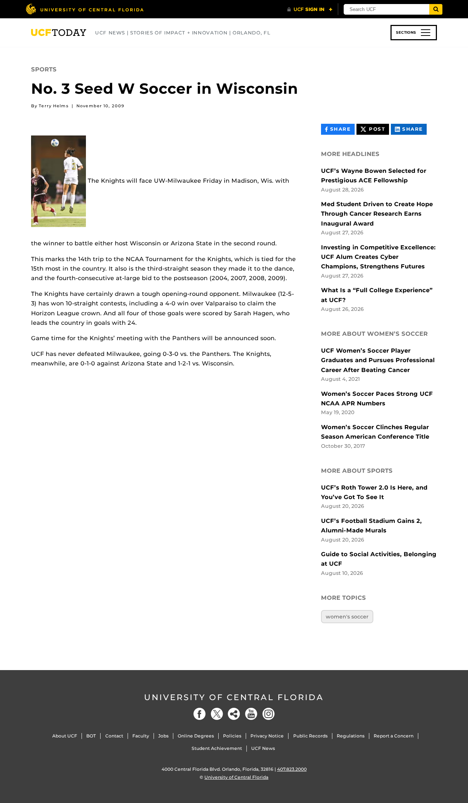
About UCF (64, 736)
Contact (114, 736)
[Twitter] (217, 714)
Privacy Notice (267, 736)
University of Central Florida (234, 697)
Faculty (140, 736)
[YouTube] (251, 714)
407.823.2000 (292, 769)
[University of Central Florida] (84, 9)
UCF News (263, 748)
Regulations (351, 736)
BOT (91, 736)
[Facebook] (199, 714)
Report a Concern (394, 736)
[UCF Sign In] (310, 9)
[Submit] (435, 9)
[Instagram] (268, 714)
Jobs (163, 736)
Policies (232, 736)
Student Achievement (217, 748)
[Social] (234, 714)
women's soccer (347, 617)
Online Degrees (196, 736)
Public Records (310, 736)
